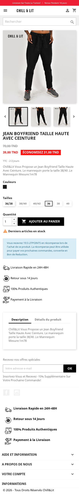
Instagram (17, 392)
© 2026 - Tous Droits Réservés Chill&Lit (28, 490)
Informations (14, 484)
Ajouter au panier (41, 221)
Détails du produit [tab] (48, 319)
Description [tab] (20, 319)
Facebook (6, 392)
